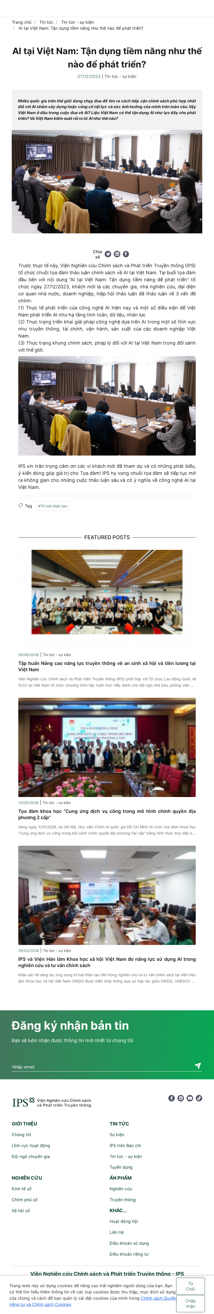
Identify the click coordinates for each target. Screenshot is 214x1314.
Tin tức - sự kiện (120, 76)
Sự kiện (117, 1134)
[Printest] (117, 254)
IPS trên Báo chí (125, 1145)
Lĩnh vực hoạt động (31, 1145)
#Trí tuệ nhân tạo (52, 506)
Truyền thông (123, 1199)
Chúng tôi (21, 1134)
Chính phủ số (25, 1199)
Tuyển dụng (121, 1167)
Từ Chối (190, 1286)
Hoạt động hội (124, 1221)
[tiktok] (199, 1098)
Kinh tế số (22, 1188)
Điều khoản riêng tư (129, 1254)
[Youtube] (190, 1098)
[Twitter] (108, 254)
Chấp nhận (190, 1303)
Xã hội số (21, 1210)
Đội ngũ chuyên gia (31, 1156)
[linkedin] (180, 1098)
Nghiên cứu (121, 1188)
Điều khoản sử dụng (129, 1243)
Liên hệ (117, 1232)
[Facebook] (126, 254)
